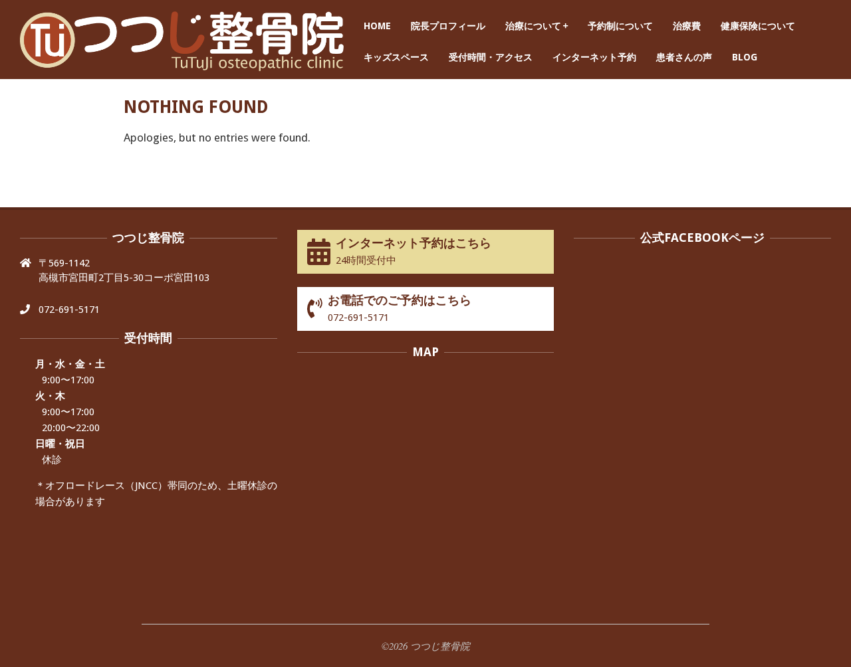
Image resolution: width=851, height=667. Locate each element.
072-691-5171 (69, 310)
